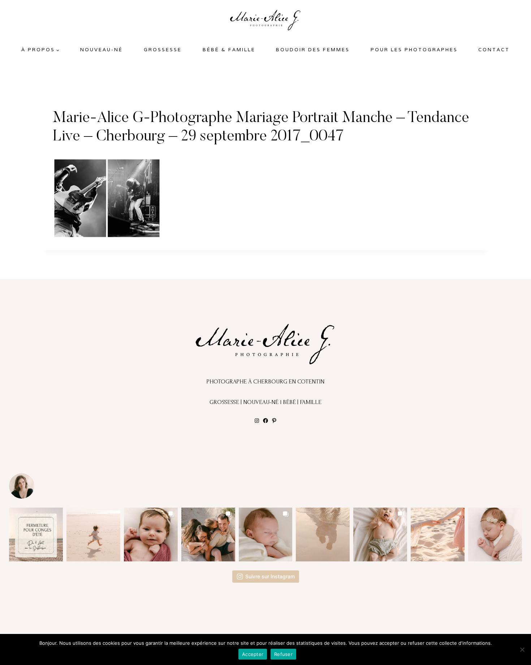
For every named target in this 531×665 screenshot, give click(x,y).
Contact (494, 50)
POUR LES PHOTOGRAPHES (414, 50)
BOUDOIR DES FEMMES (313, 50)
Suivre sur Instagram (270, 576)
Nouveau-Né (101, 50)
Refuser (283, 654)
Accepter (252, 654)
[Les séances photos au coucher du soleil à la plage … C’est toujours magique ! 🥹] (323, 534)
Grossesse (163, 50)
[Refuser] (522, 649)
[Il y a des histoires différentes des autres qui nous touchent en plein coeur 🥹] (151, 534)
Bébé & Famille (229, 50)
